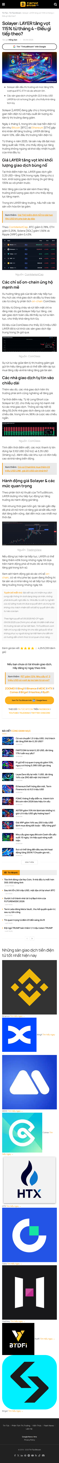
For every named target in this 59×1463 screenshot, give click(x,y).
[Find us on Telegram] (29, 1455)
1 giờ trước (8, 894)
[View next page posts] (32, 938)
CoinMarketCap (18, 227)
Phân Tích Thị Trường (21, 1425)
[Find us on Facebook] (15, 1455)
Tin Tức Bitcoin (35, 1449)
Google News (27, 1437)
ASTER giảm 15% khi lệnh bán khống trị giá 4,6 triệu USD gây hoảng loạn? (35, 812)
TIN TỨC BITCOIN (25, 709)
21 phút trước (9, 886)
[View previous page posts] (27, 938)
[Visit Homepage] (29, 4)
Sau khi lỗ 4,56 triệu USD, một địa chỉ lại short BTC (29, 890)
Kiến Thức (37, 1425)
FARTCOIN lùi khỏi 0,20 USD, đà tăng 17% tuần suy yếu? (34, 752)
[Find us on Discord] (43, 1455)
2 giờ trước (9, 905)
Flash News (49, 1425)
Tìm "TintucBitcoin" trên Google (31, 46)
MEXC (42, 688)
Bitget (24, 692)
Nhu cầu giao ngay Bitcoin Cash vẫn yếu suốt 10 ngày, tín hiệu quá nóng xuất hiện (36, 837)
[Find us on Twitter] (18, 1455)
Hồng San (13, 39)
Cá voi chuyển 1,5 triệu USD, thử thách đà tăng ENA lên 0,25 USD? (35, 740)
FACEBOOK (44, 709)
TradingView (34, 549)
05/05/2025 (28, 39)
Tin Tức (6, 1425)
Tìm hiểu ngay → (17, 1016)
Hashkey (35, 692)
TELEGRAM (24, 712)
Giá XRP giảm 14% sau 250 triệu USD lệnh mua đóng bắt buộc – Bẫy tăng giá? (36, 824)
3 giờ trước (9, 915)
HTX (50, 688)
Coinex (14, 692)
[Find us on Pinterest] (25, 1455)
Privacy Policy (29, 1440)
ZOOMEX (10, 688)
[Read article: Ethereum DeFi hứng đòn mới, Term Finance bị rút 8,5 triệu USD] (8, 789)
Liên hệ (29, 1429)
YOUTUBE (13, 712)
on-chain (37, 301)
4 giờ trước (9, 923)
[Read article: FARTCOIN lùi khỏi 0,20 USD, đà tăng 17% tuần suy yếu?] (8, 753)
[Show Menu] (3, 4)
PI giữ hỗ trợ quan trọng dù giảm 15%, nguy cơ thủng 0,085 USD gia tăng (35, 764)
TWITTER (35, 712)
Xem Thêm (29, 862)
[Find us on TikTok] (39, 1455)
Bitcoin (16, 127)
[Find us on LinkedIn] (22, 1455)
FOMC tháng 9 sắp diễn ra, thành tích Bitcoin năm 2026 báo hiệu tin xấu (35, 800)
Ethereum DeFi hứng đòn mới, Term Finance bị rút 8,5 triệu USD (33, 788)
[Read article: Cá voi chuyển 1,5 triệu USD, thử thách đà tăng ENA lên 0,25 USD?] (8, 741)
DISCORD (45, 712)
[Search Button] (55, 4)
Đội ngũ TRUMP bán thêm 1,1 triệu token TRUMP (28, 927)
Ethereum (37, 127)
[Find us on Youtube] (32, 1455)
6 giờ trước (9, 931)
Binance (32, 688)
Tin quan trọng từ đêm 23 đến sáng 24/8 (24, 919)
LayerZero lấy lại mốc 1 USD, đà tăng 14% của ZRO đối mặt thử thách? (34, 776)
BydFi (46, 692)
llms (35, 1437)
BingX (21, 688)
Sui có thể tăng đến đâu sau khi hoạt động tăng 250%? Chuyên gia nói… (34, 851)
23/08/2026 (19, 816)
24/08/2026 (19, 744)
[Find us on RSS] (36, 1455)
